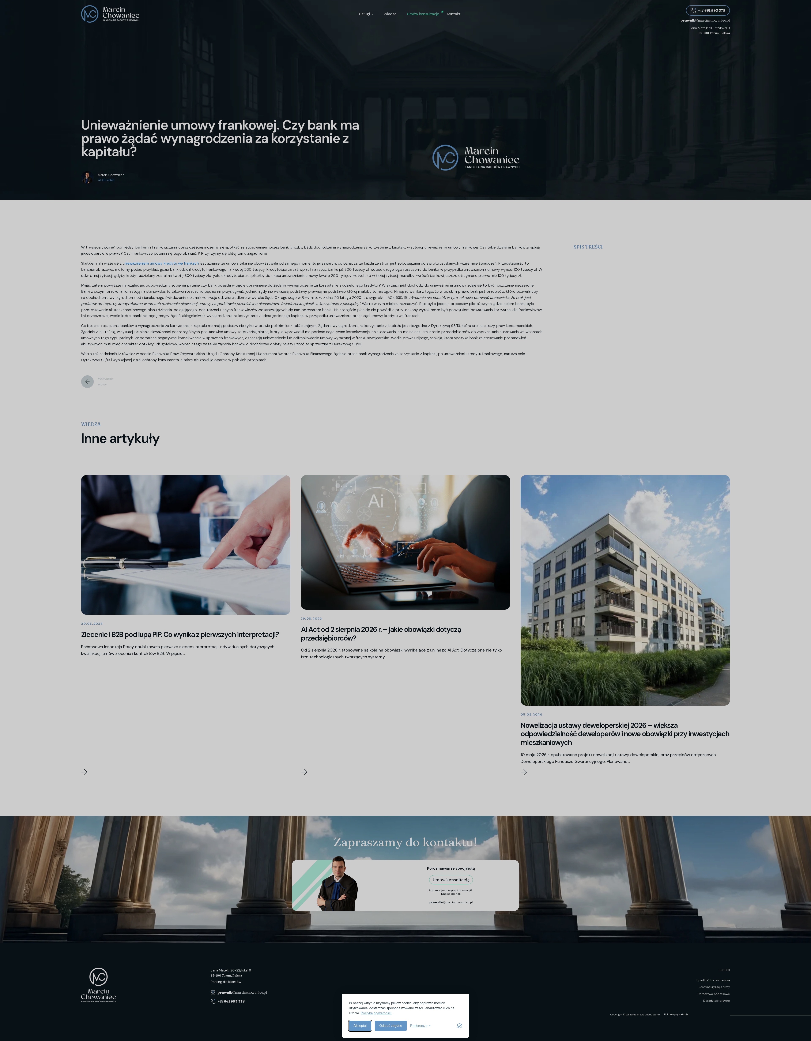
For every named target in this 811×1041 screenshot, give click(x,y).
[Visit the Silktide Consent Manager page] (459, 1025)
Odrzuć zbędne (390, 1025)
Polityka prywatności (376, 1013)
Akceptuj (360, 1025)
